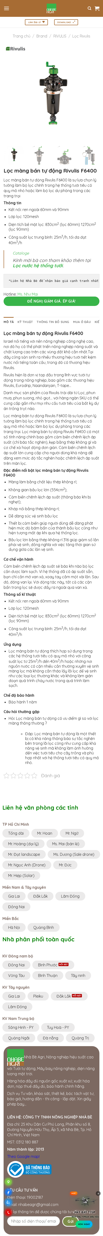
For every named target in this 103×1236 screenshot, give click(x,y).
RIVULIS (59, 36)
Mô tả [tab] (9, 322)
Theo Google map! (23, 1156)
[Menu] (6, 8)
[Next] (91, 94)
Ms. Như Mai (27, 294)
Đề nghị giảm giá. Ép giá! (51, 301)
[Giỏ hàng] (97, 8)
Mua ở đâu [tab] (82, 322)
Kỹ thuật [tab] (25, 322)
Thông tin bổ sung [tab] (53, 322)
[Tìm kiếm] (89, 8)
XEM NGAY (84, 1225)
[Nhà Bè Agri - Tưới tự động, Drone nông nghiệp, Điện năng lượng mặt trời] (51, 8)
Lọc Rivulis (81, 36)
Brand (41, 36)
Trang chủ (21, 36)
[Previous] (11, 94)
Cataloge (21, 253)
